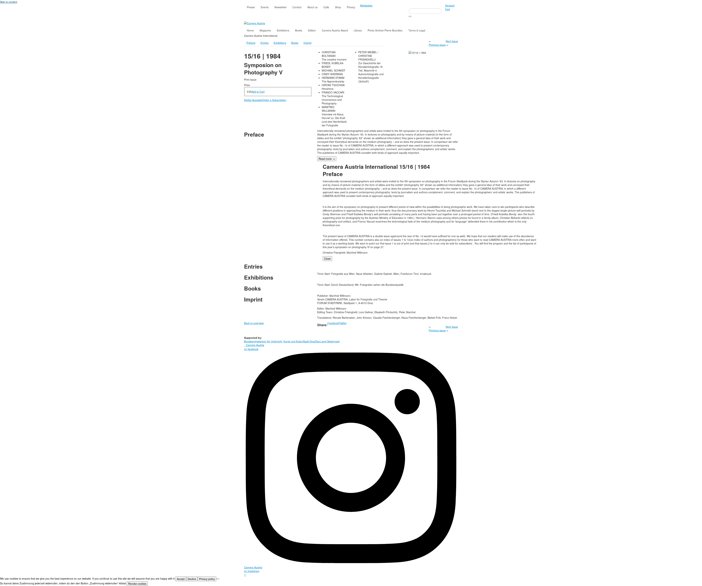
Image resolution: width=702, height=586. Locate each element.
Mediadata (366, 5)
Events (265, 7)
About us (312, 7)
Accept (181, 579)
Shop (338, 7)
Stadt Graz (309, 341)
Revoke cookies (137, 583)
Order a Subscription (274, 100)
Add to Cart (258, 91)
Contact (296, 7)
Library (358, 30)
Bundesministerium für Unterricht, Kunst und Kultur (273, 341)
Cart (447, 9)
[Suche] (410, 16)
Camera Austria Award (335, 30)
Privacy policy (207, 579)
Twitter (343, 323)
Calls (326, 7)
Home (250, 30)
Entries (265, 43)
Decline (192, 579)
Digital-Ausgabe (253, 100)
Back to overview (254, 323)
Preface (250, 43)
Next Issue (452, 41)
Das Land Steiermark (327, 341)
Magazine (265, 30)
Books (298, 30)
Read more (327, 159)
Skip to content (8, 2)
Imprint (307, 43)
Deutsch (450, 5)
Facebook (333, 323)
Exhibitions (283, 30)
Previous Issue (437, 45)
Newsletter (280, 7)
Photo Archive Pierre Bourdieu (385, 30)
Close (327, 258)
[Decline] (217, 578)
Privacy (351, 7)
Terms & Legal (416, 30)
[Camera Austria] (254, 23)
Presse (251, 7)
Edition (312, 30)
